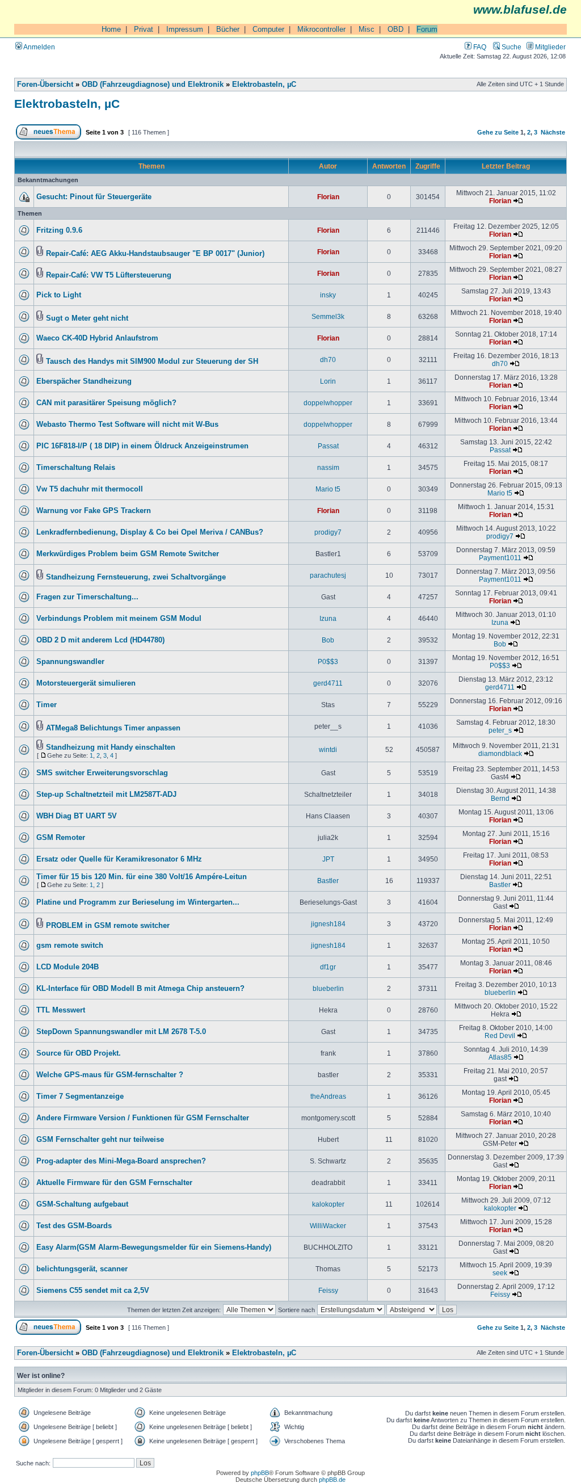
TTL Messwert (60, 1010)
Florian (328, 196)
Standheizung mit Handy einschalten (110, 747)
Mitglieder (549, 47)
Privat (143, 29)
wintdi (328, 749)
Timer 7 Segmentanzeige (80, 1096)
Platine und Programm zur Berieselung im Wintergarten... (137, 902)
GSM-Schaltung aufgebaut (82, 1204)
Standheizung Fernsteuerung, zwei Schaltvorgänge (136, 577)
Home (111, 29)
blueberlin (328, 988)
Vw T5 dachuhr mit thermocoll (89, 489)
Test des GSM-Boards (74, 1226)
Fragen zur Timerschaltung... (87, 597)
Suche (510, 47)
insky (328, 295)
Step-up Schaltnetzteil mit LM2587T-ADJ (106, 795)
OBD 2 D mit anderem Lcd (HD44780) (100, 640)
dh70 (328, 359)
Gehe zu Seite (498, 132)
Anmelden (38, 47)
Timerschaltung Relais (75, 468)
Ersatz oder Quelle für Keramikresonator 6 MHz (119, 859)
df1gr (328, 967)
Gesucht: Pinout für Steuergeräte (93, 197)
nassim (328, 467)
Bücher (227, 29)
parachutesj (328, 575)
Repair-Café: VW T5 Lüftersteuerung (108, 275)
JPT (328, 859)
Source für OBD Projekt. (78, 1053)
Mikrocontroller (321, 29)
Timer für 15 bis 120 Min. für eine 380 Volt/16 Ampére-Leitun (141, 877)
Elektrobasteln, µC (264, 85)
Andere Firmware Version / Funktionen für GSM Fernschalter (142, 1118)
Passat (328, 445)
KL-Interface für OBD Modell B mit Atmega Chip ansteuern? (140, 989)
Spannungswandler (70, 662)
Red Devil (500, 1035)
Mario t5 (327, 489)
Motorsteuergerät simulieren (86, 683)
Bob (328, 640)
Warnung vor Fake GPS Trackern (93, 511)
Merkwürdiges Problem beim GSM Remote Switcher (127, 554)
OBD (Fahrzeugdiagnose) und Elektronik (153, 85)
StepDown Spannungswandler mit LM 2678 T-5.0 (121, 1032)
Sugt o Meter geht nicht (87, 318)
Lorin (328, 381)
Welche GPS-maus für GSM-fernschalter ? (109, 1075)
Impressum (184, 29)
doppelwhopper (328, 402)
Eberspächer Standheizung (84, 381)
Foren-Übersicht (45, 85)
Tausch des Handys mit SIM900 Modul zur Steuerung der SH (152, 362)
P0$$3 (328, 661)
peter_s (500, 730)
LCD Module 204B (67, 967)
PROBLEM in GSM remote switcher (108, 926)
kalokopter (328, 1204)
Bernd (500, 798)
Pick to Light (58, 295)
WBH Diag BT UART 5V (76, 816)
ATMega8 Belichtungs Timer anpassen (113, 728)
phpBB (260, 1472)
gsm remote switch (69, 946)
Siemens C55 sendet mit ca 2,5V (92, 1291)
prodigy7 (328, 532)
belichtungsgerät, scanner (82, 1269)
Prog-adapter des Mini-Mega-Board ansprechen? (121, 1161)
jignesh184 (328, 923)
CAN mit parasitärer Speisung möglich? (106, 403)
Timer (46, 705)
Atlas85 (500, 1057)
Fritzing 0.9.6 (59, 230)
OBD (395, 29)
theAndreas (328, 1096)
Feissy (328, 1290)
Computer (268, 29)
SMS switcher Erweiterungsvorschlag (102, 773)
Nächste (553, 132)
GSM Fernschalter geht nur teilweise (100, 1140)
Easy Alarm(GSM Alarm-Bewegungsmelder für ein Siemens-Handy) (153, 1247)
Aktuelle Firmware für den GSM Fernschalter (114, 1183)
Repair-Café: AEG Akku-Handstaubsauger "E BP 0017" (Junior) (155, 254)
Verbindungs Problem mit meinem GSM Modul (118, 619)
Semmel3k (327, 316)
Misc (366, 29)
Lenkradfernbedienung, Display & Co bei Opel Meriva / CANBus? (149, 532)
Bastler (328, 880)
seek (499, 1272)
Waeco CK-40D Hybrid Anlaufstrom (97, 338)
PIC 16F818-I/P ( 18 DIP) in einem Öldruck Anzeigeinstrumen (142, 446)
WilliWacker (328, 1225)
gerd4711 (328, 683)
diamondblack (500, 753)
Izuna (327, 618)
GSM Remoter (60, 838)
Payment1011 (500, 557)
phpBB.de (332, 1479)
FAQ (478, 47)
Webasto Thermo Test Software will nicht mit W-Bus (127, 424)
